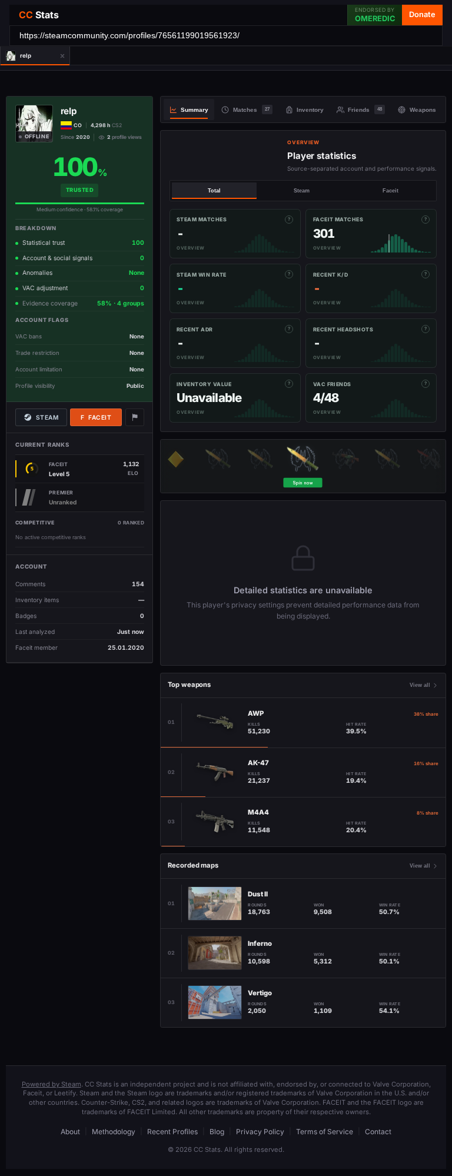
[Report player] (134, 417)
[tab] (28, 55)
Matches (251, 110)
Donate (422, 14)
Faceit (96, 417)
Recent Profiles (172, 1131)
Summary (194, 110)
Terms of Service (324, 1131)
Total (214, 191)
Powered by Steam (51, 1084)
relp (69, 111)
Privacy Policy (260, 1131)
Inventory (310, 110)
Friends (365, 110)
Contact (378, 1131)
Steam (47, 417)
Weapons (423, 110)
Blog (217, 1131)
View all (420, 685)
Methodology (113, 1131)
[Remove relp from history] (62, 55)
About (70, 1131)
